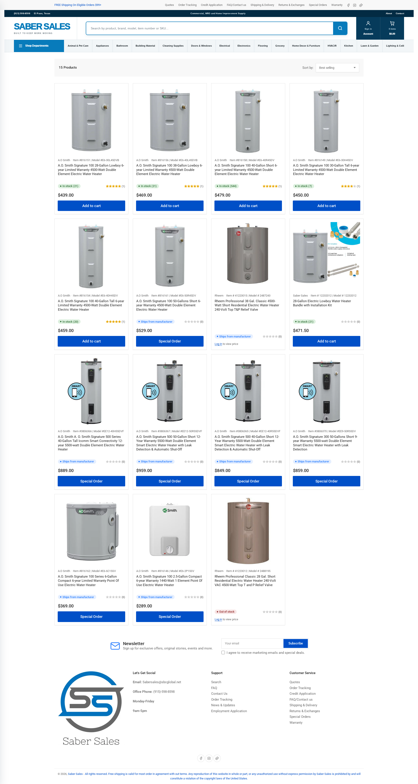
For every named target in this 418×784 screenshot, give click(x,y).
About (389, 13)
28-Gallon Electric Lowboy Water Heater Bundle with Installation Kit (322, 303)
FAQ (214, 688)
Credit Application (211, 5)
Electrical (224, 45)
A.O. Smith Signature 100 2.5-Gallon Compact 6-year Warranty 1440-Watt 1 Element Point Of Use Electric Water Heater (169, 581)
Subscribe (295, 643)
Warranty (336, 5)
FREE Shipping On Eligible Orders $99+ (77, 5)
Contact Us (219, 694)
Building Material (145, 45)
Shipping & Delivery (262, 5)
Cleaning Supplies (173, 45)
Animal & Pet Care (78, 45)
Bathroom (122, 45)
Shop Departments (37, 45)
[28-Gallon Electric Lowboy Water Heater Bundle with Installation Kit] (326, 255)
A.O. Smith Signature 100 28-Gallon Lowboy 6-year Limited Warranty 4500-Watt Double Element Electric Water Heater (91, 170)
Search (216, 682)
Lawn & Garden (370, 45)
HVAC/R (332, 45)
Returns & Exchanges (291, 5)
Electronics (244, 45)
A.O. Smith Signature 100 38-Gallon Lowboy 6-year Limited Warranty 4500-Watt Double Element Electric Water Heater (169, 170)
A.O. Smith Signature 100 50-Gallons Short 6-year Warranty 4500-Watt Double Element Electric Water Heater (168, 305)
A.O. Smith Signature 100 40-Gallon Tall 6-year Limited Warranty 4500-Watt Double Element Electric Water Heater (91, 305)
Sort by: (308, 68)
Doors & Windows (201, 45)
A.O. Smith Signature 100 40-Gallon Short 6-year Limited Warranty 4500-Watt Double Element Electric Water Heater (246, 170)
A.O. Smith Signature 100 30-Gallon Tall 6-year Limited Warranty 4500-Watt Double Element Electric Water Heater (326, 170)
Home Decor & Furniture (306, 45)
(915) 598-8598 (22, 13)
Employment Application (229, 711)
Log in (218, 344)
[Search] (340, 28)
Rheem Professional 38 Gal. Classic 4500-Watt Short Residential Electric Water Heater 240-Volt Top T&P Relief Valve (247, 305)
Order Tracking (187, 5)
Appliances (102, 45)
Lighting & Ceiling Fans (399, 45)
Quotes (169, 5)
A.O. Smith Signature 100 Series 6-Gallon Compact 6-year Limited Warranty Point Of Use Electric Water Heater (88, 581)
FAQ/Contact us (236, 5)
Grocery (280, 45)
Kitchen (348, 45)
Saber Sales (300, 295)
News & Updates (223, 705)
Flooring (263, 45)
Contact (400, 13)
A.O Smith (64, 160)
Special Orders (318, 5)
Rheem (219, 295)
